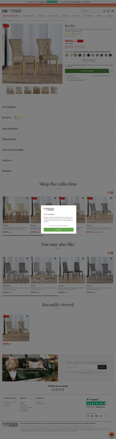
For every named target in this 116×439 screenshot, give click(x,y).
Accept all (58, 229)
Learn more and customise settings (58, 225)
